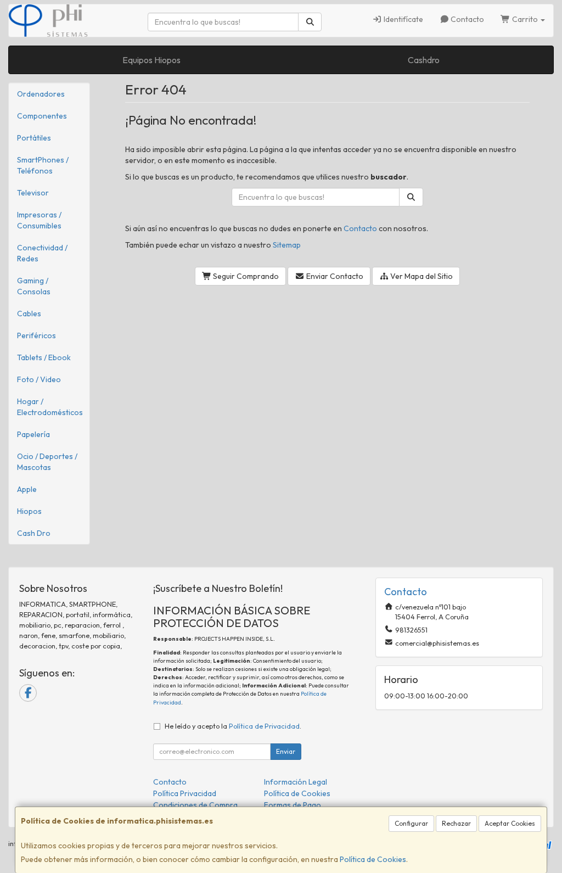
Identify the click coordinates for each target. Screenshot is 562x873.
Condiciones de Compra (195, 805)
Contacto (466, 19)
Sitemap (287, 245)
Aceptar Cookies (510, 823)
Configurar (411, 823)
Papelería (33, 434)
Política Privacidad (184, 793)
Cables (29, 313)
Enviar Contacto (334, 276)
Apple (27, 489)
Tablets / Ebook (44, 357)
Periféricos (36, 335)
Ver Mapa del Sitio (421, 276)
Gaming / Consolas (33, 286)
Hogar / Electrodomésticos (50, 406)
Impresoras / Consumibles (39, 220)
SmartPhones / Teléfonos (43, 165)
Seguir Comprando (245, 276)
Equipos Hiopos (151, 59)
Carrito (524, 19)
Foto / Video (39, 379)
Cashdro (424, 59)
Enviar (285, 751)
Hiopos (29, 511)
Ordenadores (41, 94)
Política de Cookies (373, 859)
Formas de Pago (292, 805)
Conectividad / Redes (42, 253)
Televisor (33, 193)
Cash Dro (33, 533)
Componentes (42, 116)
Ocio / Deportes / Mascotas (47, 461)
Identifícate (402, 19)
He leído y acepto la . (233, 725)
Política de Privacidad (264, 725)
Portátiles (34, 138)
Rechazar (456, 823)
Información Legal (295, 782)
